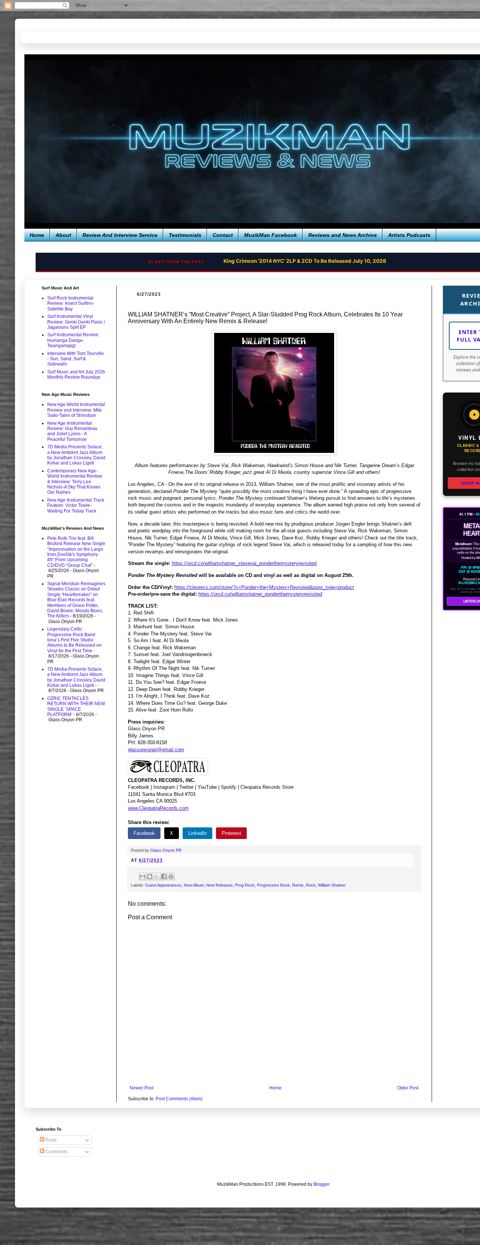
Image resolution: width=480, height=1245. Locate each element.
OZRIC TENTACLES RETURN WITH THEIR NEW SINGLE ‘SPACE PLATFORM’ (76, 706)
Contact (223, 235)
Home (37, 235)
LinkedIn (197, 833)
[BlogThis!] (149, 876)
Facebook (144, 833)
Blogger (321, 1184)
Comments (56, 1151)
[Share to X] (156, 876)
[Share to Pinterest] (171, 876)
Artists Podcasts (409, 235)
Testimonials (185, 235)
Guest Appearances (163, 885)
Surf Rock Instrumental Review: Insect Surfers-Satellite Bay (70, 303)
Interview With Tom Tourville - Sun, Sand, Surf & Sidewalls (75, 359)
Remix (298, 885)
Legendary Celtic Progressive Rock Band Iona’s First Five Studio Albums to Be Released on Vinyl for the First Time (74, 639)
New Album (194, 885)
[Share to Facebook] (164, 876)
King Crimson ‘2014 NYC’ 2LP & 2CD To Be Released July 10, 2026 (305, 261)
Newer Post (141, 1088)
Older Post (407, 1088)
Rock (311, 885)
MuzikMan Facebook (270, 235)
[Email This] (142, 876)
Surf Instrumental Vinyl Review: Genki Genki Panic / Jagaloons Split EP (76, 322)
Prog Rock (245, 885)
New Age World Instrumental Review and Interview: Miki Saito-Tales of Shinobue (76, 410)
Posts (50, 1140)
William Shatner (332, 885)
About (63, 235)
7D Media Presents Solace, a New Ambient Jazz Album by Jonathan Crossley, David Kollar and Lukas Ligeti (76, 455)
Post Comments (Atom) (179, 1098)
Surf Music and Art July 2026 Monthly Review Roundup (76, 374)
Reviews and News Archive (342, 235)
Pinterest (231, 833)
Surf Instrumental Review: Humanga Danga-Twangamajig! (73, 340)
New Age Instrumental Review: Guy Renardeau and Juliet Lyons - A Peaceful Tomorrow (72, 431)
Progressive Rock (273, 885)
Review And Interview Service (120, 235)
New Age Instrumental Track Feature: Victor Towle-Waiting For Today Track (75, 505)
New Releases (219, 885)
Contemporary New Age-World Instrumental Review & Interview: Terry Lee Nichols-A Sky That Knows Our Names (74, 481)
